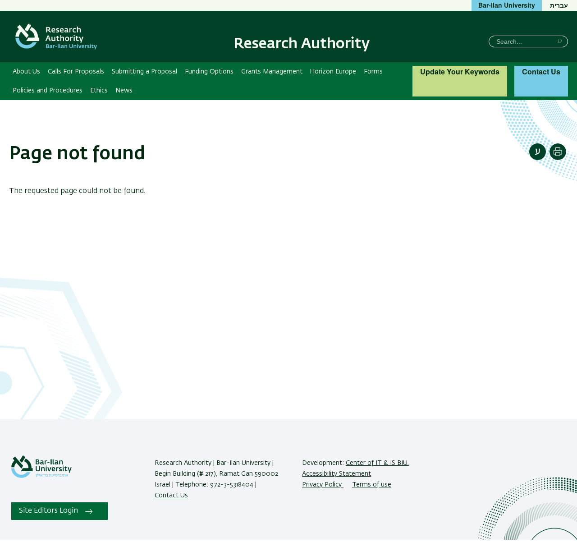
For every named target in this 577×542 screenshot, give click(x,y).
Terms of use (371, 485)
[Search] (560, 41)
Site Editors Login (48, 510)
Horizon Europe (333, 72)
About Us (26, 72)
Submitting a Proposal (144, 72)
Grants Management (271, 72)
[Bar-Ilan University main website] (41, 476)
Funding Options (209, 72)
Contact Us (541, 71)
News (124, 90)
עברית (559, 4)
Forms (373, 72)
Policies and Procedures (47, 90)
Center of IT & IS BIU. (377, 463)
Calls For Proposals (76, 72)
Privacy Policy (322, 485)
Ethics (99, 90)
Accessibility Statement (336, 474)
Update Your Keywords (459, 71)
